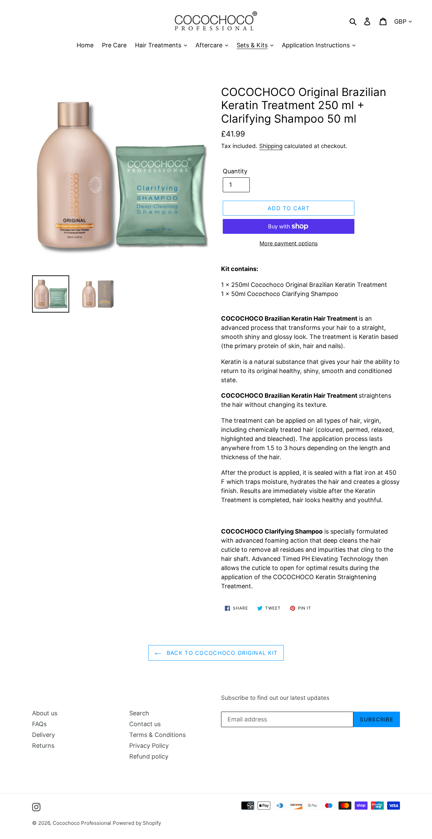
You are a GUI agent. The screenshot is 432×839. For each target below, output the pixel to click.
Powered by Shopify (137, 823)
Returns (43, 745)
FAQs (39, 723)
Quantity (235, 171)
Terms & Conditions (157, 734)
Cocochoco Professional (82, 823)
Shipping (270, 146)
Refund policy (148, 756)
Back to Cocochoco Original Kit (221, 652)
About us (44, 713)
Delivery (43, 734)
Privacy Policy (149, 745)
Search (139, 713)
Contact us (145, 723)
